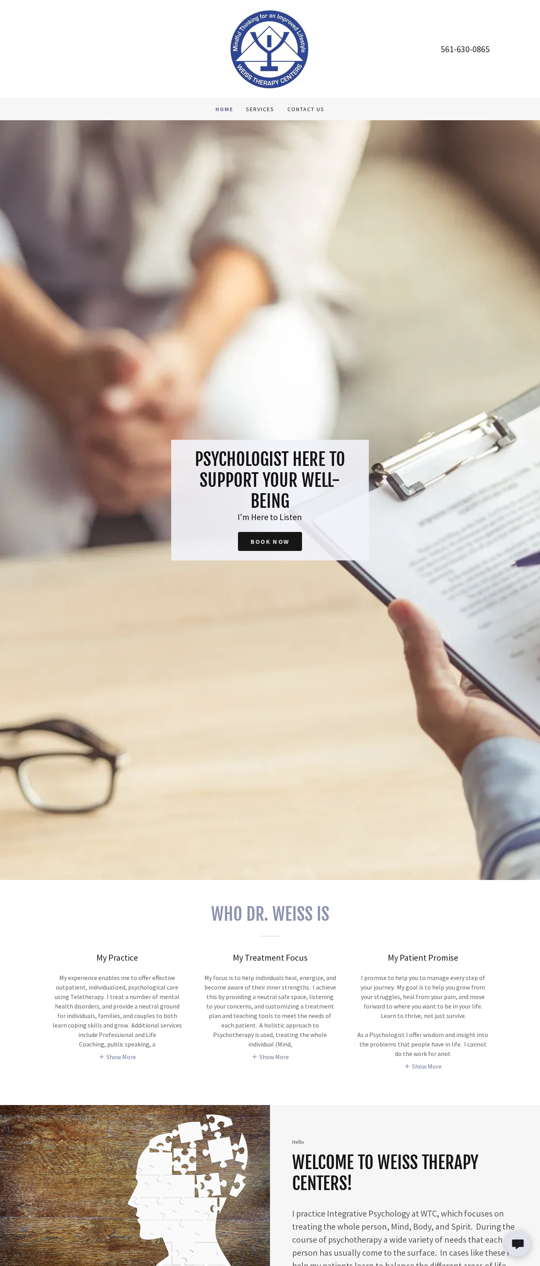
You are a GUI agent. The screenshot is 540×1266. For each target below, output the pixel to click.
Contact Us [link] (306, 109)
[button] (117, 1056)
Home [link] (224, 109)
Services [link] (260, 109)
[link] (270, 48)
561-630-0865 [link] (465, 49)
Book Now (270, 541)
